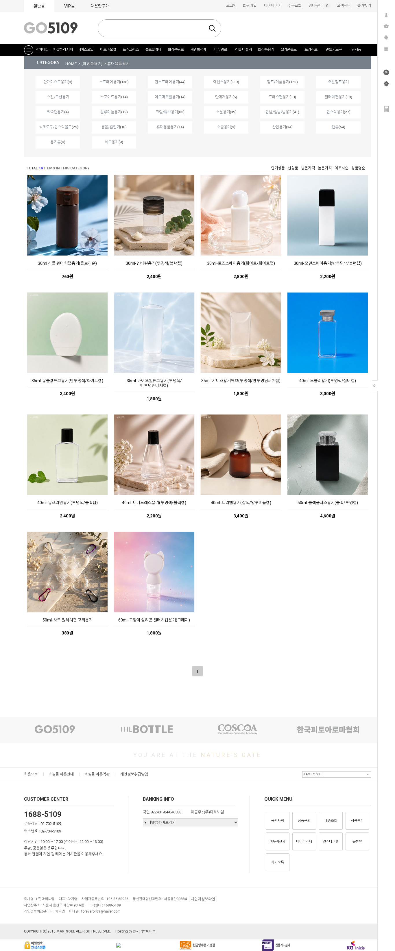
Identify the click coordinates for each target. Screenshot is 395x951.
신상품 (293, 168)
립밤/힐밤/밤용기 (279, 112)
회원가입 (250, 5)
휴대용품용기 (118, 64)
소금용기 (224, 127)
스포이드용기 (110, 97)
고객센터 (344, 5)
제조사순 (341, 168)
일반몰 (39, 6)
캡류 (335, 127)
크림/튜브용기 (167, 112)
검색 (212, 28)
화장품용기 (266, 49)
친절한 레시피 (63, 49)
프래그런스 (131, 49)
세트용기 (112, 142)
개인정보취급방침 (134, 774)
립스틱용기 (335, 112)
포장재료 (310, 49)
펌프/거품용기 (278, 82)
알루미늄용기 (110, 112)
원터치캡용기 (335, 97)
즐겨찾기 (364, 5)
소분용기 (223, 112)
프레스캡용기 (279, 97)
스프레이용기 (109, 82)
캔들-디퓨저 (243, 49)
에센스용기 (221, 82)
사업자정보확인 (203, 899)
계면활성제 (198, 49)
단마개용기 (223, 97)
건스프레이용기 (167, 82)
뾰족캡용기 (55, 112)
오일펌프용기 (338, 82)
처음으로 (31, 774)
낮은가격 (308, 168)
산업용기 (279, 127)
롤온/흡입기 (110, 127)
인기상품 (278, 168)
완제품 (356, 49)
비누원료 (220, 49)
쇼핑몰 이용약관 (97, 774)
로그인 (231, 5)
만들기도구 (334, 49)
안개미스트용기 (55, 82)
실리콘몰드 (288, 49)
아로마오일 (108, 49)
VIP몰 (69, 6)
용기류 (55, 142)
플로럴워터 (153, 49)
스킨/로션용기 (58, 97)
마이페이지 (272, 5)
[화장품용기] (93, 64)
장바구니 (320, 5)
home (71, 64)
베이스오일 (85, 49)
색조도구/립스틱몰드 (55, 127)
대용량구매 (100, 6)
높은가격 (325, 168)
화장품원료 (176, 49)
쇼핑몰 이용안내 (61, 774)
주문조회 (295, 5)
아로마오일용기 (167, 97)
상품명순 (358, 168)
